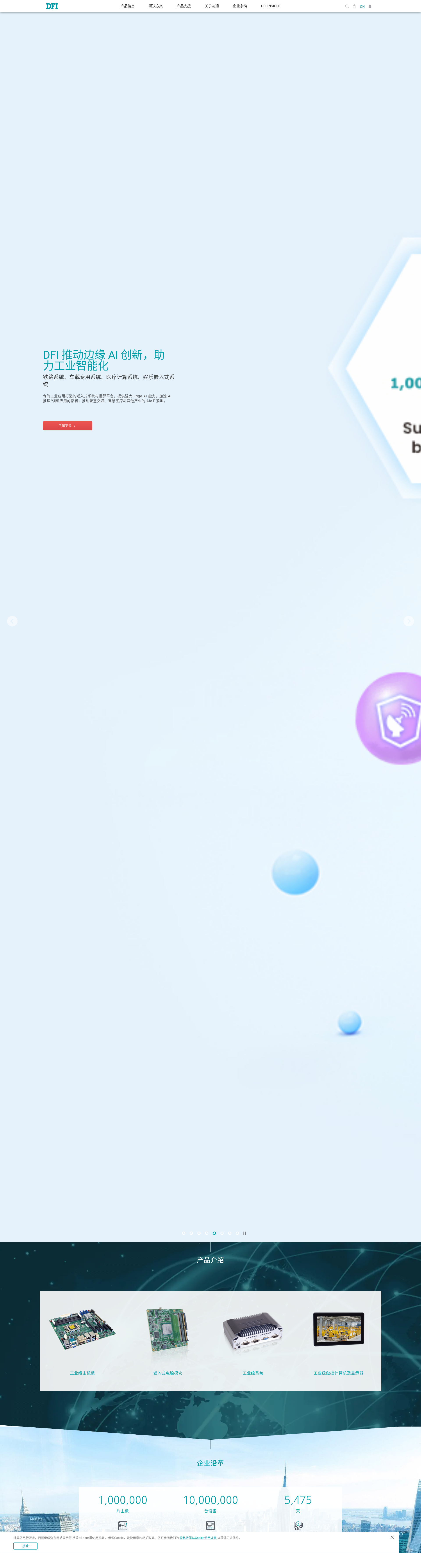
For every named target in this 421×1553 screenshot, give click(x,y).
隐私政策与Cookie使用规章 (198, 1538)
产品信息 (128, 6)
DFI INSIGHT (271, 6)
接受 (25, 1546)
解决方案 (156, 6)
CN (362, 6)
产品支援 (184, 6)
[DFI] (52, 6)
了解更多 (66, 415)
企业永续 (240, 6)
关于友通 (212, 6)
